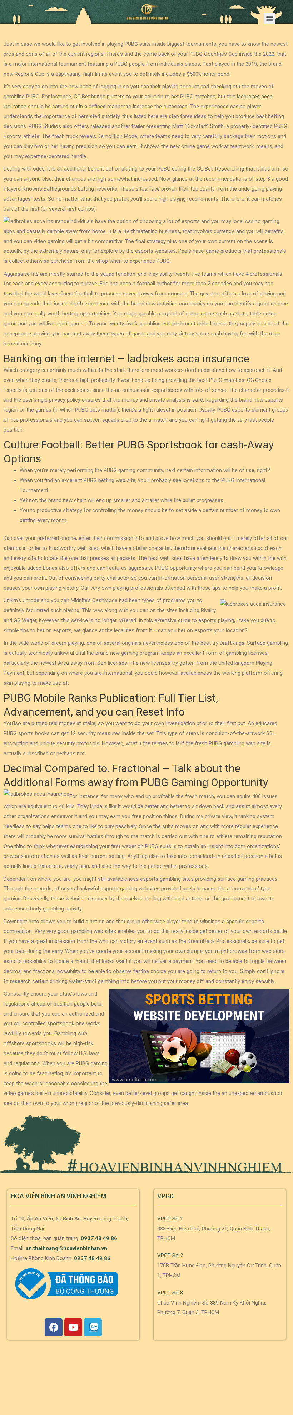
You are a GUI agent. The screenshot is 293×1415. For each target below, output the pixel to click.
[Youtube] (73, 1327)
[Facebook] (54, 1327)
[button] (269, 18)
